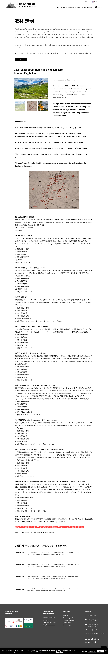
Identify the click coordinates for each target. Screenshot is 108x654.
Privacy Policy (67, 622)
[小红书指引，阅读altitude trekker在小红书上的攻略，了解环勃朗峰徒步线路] (86, 642)
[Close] (106, 651)
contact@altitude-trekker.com (96, 630)
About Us (65, 615)
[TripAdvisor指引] (89, 639)
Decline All (92, 651)
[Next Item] (45, 89)
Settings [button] (84, 651)
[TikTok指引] (92, 639)
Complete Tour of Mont (49, 617)
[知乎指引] (89, 642)
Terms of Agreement (68, 625)
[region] (100, 646)
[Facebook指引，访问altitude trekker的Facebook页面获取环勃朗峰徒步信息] (86, 639)
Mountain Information (69, 620)
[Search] (86, 2)
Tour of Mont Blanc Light (49, 622)
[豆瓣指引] (92, 642)
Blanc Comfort (46, 620)
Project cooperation (68, 618)
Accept (101, 651)
